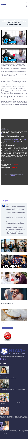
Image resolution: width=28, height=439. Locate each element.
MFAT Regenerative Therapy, (14, 388)
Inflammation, (15, 430)
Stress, (17, 389)
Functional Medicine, (11, 430)
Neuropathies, (4, 431)
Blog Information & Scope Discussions (5, 133)
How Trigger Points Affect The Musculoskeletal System (7, 303)
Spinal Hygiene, (23, 417)
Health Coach (22, 20)
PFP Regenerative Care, (23, 388)
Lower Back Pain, (4, 416)
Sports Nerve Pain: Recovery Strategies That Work (5, 433)
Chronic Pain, (4, 402)
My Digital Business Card (14, 175)
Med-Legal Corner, (9, 388)
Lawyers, (6, 388)
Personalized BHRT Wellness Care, (17, 402)
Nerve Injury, (21, 416)
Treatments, (3, 390)
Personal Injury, (18, 388)
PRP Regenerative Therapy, (3, 417)
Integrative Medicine (5, 21)
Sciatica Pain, (7, 417)
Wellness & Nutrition (15, 139)
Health (18, 20)
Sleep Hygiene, (6, 389)
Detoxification (6, 20)
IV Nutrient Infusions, (2, 388)
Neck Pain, (13, 416)
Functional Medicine (12, 20)
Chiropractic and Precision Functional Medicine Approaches (8, 254)
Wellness (24, 21)
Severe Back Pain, (11, 417)
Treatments (1, 375)
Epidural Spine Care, (7, 430)
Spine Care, (14, 389)
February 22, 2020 (3, 285)
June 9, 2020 (2, 322)
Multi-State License (8, 169)
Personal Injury (24, 139)
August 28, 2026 (1, 378)
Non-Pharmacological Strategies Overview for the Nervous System (7, 377)
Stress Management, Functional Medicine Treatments (13, 141)
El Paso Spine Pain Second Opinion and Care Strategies (6, 419)
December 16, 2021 (3, 269)
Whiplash (5, 390)
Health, (7, 402)
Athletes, (1, 430)
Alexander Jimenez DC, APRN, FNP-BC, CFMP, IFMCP (10, 378)
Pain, (12, 402)
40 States (19, 169)
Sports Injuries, (24, 431)
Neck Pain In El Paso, (17, 416)
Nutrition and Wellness (12, 21)
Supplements (19, 21)
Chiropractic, (1, 402)
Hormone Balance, (10, 402)
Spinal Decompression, (10, 389)
